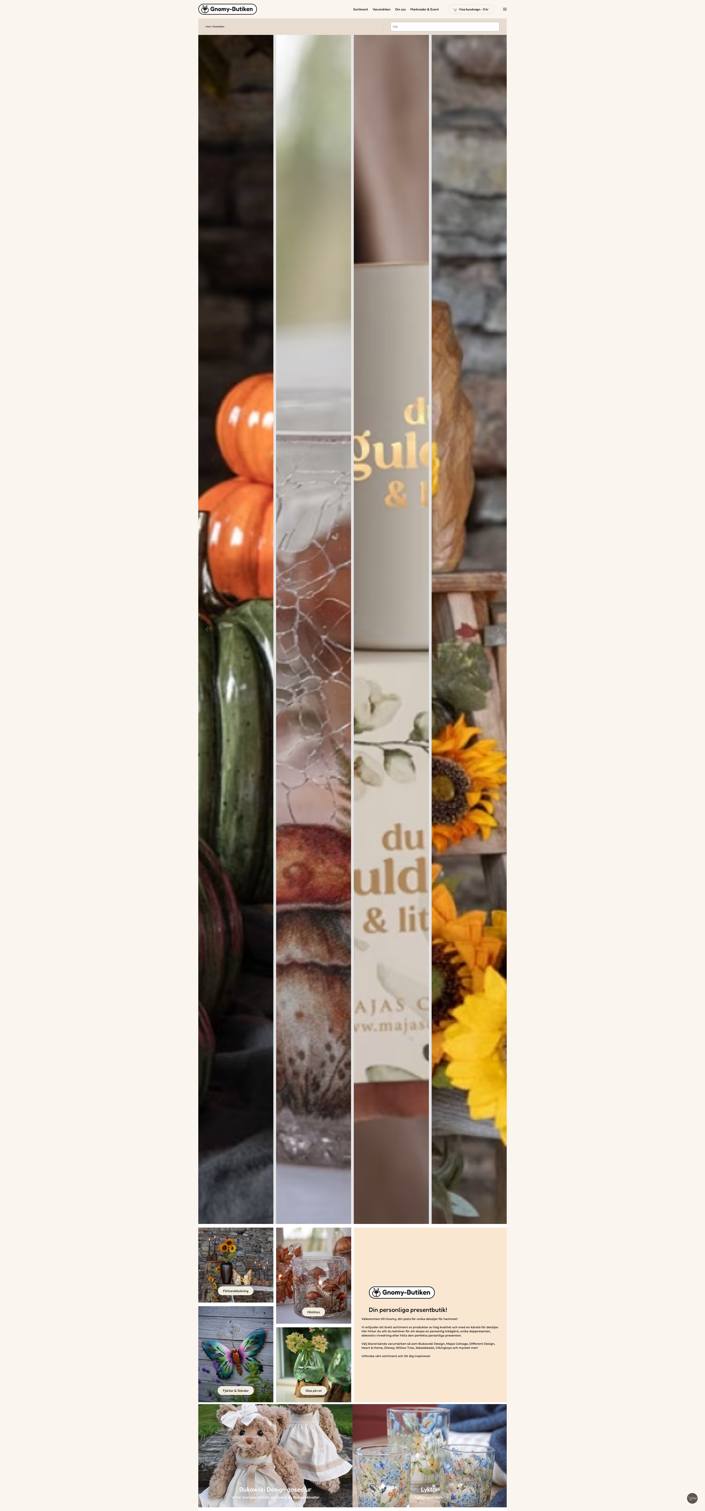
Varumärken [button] (382, 9)
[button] (471, 9)
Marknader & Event (424, 9)
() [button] (695, 1498)
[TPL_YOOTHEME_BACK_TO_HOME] (227, 9)
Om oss (400, 9)
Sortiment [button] (360, 9)
